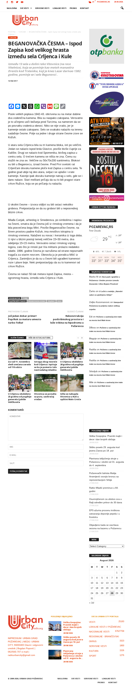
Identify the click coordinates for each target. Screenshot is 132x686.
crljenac (51, 301)
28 (112, 593)
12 (102, 583)
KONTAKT (84, 8)
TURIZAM (12, 38)
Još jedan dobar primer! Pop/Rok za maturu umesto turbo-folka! (24, 319)
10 (92, 583)
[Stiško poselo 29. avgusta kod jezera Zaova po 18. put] (54, 641)
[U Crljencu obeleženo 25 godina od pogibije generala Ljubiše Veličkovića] (19, 382)
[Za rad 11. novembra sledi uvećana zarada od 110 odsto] (19, 350)
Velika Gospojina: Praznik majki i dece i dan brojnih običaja (105, 438)
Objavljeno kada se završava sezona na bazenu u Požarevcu (105, 527)
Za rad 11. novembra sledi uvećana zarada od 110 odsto (19, 364)
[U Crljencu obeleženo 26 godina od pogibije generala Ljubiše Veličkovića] (72, 350)
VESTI (92, 622)
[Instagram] (12, 2)
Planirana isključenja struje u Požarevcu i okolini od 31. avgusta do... (73, 655)
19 (102, 588)
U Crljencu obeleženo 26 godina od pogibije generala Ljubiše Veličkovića (72, 365)
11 (97, 583)
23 (121, 588)
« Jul (91, 602)
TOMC (25, 298)
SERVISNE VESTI (42, 8)
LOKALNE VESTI (59, 8)
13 (107, 583)
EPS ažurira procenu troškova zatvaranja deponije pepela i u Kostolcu (104, 513)
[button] (122, 8)
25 (97, 593)
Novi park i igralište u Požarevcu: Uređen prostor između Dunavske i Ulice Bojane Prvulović (104, 280)
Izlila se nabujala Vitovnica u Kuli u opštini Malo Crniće (70, 396)
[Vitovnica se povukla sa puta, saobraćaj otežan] (45, 382)
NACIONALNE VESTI (99, 631)
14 (112, 583)
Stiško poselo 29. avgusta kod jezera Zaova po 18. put (104, 449)
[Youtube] (22, 2)
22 (117, 588)
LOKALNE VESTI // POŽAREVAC (105, 627)
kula (59, 301)
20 (107, 588)
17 (92, 588)
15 (117, 583)
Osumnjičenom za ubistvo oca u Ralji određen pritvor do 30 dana (105, 501)
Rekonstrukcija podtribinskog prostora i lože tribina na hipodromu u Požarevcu (67, 321)
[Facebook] (7, 2)
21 (112, 588)
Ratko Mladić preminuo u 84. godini (103, 489)
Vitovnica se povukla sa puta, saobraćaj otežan (45, 396)
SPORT (92, 656)
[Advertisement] (86, 20)
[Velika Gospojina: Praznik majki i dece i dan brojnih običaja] (54, 626)
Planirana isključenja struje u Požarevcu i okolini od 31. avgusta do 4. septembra (106, 462)
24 (92, 593)
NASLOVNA (12, 8)
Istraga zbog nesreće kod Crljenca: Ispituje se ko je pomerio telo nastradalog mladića (45, 365)
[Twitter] (17, 2)
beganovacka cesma (36, 301)
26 (102, 593)
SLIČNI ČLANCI (17, 337)
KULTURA (94, 651)
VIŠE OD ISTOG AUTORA (39, 337)
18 (97, 588)
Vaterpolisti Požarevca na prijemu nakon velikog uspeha (106, 305)
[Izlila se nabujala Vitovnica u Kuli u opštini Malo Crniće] (72, 382)
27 (107, 593)
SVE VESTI (24, 8)
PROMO (73, 8)
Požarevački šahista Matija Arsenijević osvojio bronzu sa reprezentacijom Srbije (104, 476)
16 (121, 583)
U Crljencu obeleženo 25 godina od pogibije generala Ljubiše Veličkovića (19, 397)
